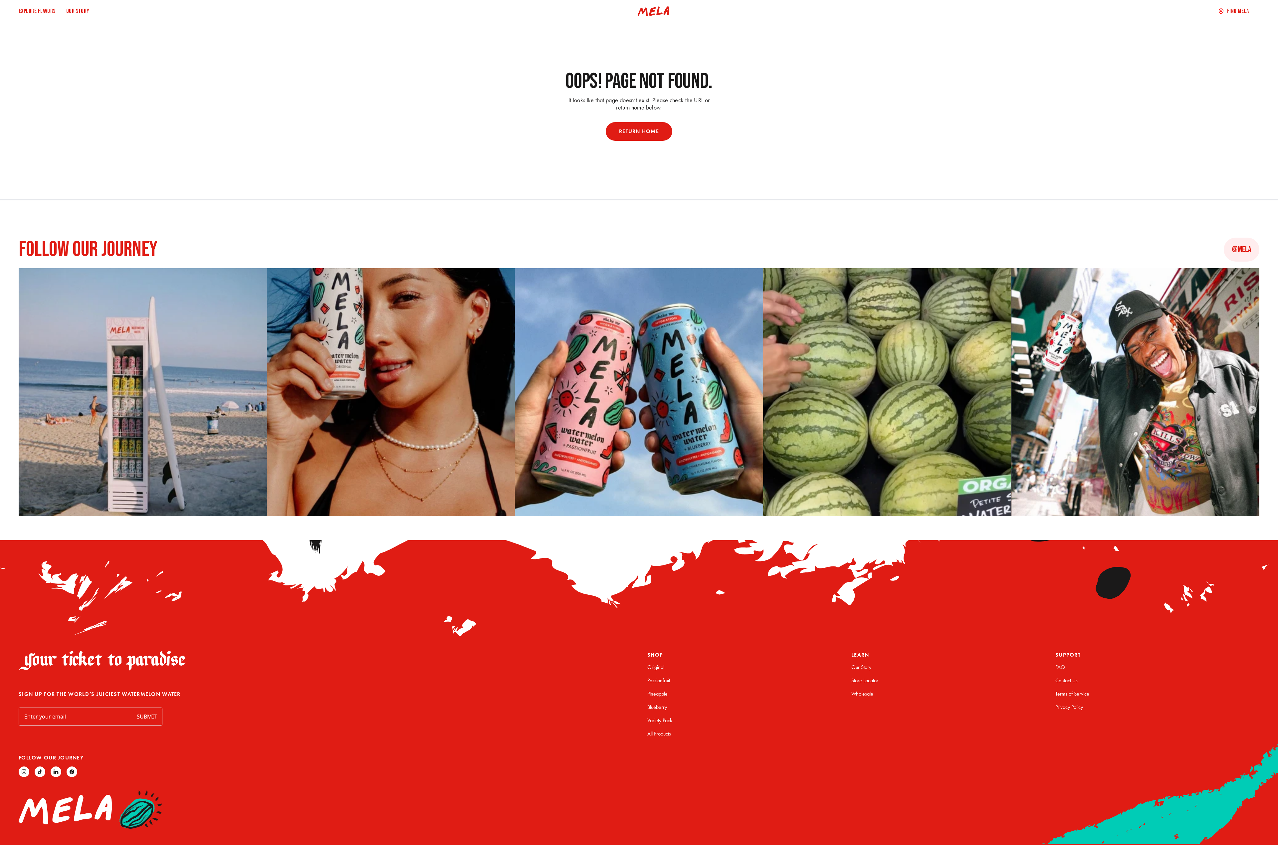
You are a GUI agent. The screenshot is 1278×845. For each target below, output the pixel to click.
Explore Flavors (37, 11)
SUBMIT (147, 716)
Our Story (78, 11)
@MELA (1241, 249)
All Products (659, 733)
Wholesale (862, 693)
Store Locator (864, 680)
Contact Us (1066, 680)
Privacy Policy (1069, 707)
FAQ (1060, 667)
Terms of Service (1072, 693)
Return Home (639, 131)
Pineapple (657, 693)
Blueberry (657, 707)
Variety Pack (659, 720)
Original (655, 667)
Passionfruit (658, 680)
